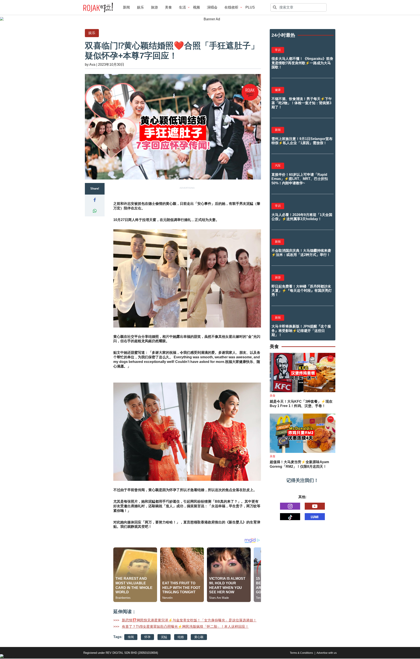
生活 (182, 7)
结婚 (181, 637)
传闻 (131, 637)
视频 (196, 7)
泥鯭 (164, 637)
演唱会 (212, 7)
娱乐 (140, 7)
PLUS (250, 7)
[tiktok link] (290, 516)
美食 (168, 7)
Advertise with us (327, 652)
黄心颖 (198, 637)
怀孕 (147, 637)
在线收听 (231, 7)
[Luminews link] (315, 516)
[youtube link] (315, 506)
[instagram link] (290, 506)
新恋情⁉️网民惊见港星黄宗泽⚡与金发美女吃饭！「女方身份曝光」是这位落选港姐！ (189, 620)
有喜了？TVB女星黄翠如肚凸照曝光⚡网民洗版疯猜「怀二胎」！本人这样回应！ (185, 626)
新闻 (126, 7)
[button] (94, 200)
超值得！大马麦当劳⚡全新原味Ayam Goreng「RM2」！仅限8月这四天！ (299, 464)
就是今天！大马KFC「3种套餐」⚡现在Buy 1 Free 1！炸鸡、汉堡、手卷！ (301, 404)
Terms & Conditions (301, 652)
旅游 (154, 7)
